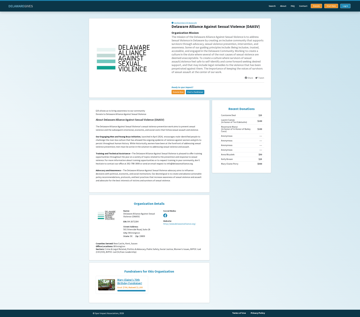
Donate (316, 6)
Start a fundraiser (195, 92)
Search (272, 6)
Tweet (261, 78)
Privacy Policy (258, 313)
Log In (345, 6)
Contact (303, 6)
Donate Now (178, 92)
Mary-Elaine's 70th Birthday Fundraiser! (129, 281)
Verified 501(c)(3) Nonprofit (185, 23)
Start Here (331, 6)
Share (250, 78)
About (283, 6)
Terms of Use (239, 313)
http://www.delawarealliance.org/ (179, 223)
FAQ (293, 6)
